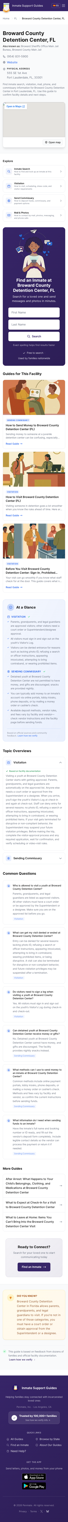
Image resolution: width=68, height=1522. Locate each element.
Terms (33, 1511)
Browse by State (50, 1439)
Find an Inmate (20, 1445)
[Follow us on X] (41, 1511)
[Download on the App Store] (34, 1476)
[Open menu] (63, 5)
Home (6, 18)
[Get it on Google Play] (34, 1485)
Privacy (23, 1511)
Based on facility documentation (25, 771)
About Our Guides (51, 1445)
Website (12, 62)
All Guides (17, 1439)
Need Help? (18, 1451)
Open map (55, 142)
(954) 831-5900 (17, 56)
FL (15, 18)
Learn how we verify (27, 735)
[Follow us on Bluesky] (47, 1511)
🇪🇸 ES (56, 5)
